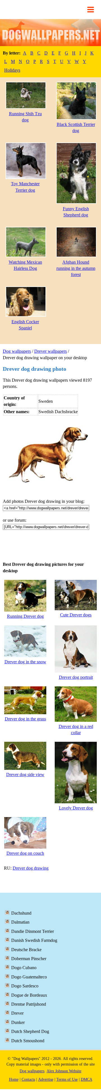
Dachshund (21, 913)
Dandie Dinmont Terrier (32, 931)
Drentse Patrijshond (28, 1004)
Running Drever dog (25, 616)
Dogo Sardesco (24, 985)
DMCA (86, 1079)
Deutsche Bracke (26, 949)
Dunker (18, 1022)
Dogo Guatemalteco (29, 976)
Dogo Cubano (23, 967)
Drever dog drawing (31, 868)
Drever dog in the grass (25, 718)
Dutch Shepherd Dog (30, 1031)
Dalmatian (20, 922)
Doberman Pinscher (28, 958)
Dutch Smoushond (27, 1040)
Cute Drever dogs (75, 614)
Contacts (28, 1079)
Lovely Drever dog (76, 808)
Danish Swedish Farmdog (34, 940)
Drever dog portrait (76, 677)
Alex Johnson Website (64, 1071)
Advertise (45, 1079)
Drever (17, 1013)
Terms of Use (67, 1079)
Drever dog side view (25, 774)
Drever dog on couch (25, 853)
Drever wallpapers (50, 351)
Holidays (12, 70)
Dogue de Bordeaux (29, 995)
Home (14, 1079)
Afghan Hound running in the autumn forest (75, 268)
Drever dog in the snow (25, 661)
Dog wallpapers (17, 351)
